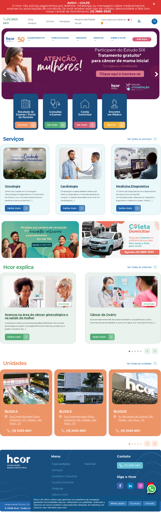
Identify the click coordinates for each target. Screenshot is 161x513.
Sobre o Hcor (118, 38)
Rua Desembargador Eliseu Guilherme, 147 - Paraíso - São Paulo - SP (26, 420)
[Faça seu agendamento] (152, 489)
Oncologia (12, 186)
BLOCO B (120, 411)
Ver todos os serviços (139, 139)
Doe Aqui (142, 39)
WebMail (90, 464)
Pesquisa (64, 21)
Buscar (111, 124)
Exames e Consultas (64, 476)
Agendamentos (36, 38)
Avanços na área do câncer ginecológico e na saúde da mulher (36, 316)
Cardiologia (69, 186)
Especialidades (60, 38)
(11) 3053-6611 (21, 430)
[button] (129, 351)
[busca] (154, 21)
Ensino (50, 21)
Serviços (98, 38)
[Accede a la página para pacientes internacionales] (102, 23)
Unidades (81, 38)
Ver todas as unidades (139, 363)
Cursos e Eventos (62, 482)
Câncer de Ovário (103, 314)
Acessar (23, 124)
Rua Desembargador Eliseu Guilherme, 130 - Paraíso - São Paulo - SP (80, 420)
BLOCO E (65, 411)
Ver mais (52, 124)
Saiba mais (14, 208)
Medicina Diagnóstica (132, 186)
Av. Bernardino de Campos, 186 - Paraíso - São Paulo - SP (136, 418)
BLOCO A (11, 411)
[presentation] (4, 75)
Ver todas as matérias (139, 267)
